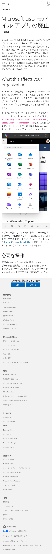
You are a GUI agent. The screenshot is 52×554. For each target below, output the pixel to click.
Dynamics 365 (7, 430)
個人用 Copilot (8, 316)
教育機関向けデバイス (10, 379)
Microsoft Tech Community (12, 472)
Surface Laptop (8, 303)
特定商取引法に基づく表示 (12, 545)
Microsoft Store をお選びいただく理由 (15, 362)
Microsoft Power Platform (11, 481)
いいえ (33, 284)
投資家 (5, 515)
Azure (5, 426)
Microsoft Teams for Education (13, 383)
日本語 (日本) (11, 527)
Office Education (8, 392)
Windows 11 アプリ (9, 329)
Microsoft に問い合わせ (11, 541)
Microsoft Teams (8, 447)
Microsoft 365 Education (11, 388)
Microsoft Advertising (10, 438)
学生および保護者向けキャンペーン (15, 400)
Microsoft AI (7, 417)
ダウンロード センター (10, 345)
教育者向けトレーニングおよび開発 (15, 396)
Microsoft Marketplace (10, 477)
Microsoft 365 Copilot (10, 443)
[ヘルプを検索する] (9, 3)
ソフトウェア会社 (9, 485)
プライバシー (24, 541)
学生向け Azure (8, 405)
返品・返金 (7, 354)
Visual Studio (7, 489)
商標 (31, 545)
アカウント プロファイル (11, 341)
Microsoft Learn (8, 464)
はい (18, 284)
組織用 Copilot (8, 311)
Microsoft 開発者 (8, 459)
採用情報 (6, 502)
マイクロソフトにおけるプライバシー (15, 510)
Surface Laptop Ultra (10, 307)
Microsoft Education (9, 375)
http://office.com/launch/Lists (17, 242)
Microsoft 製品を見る (10, 324)
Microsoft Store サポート (11, 349)
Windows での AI (8, 320)
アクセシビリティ (9, 519)
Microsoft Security (9, 421)
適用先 (6, 31)
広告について (39, 545)
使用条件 (25, 545)
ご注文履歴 (7, 358)
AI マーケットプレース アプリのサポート (16, 468)
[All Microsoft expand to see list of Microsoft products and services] (3, 3)
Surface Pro (7, 299)
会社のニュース (8, 506)
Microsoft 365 (7, 434)
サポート (6, 9)
